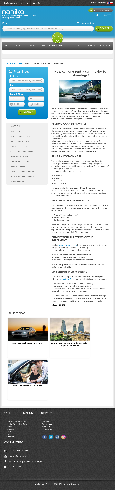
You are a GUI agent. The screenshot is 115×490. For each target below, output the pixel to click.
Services (31, 45)
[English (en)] (108, 3)
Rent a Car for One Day (20, 141)
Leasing (10, 429)
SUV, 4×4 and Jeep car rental (22, 176)
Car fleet (46, 421)
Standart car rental (19, 161)
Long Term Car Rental (20, 136)
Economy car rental (19, 156)
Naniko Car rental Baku (17, 421)
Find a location (87, 23)
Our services (47, 424)
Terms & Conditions (53, 45)
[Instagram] (63, 438)
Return (13, 85)
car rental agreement (68, 245)
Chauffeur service (18, 146)
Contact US (47, 429)
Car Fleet (18, 45)
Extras (9, 426)
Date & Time (16, 94)
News (20, 63)
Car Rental (15, 126)
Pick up (14, 76)
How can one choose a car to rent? (27, 343)
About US (46, 426)
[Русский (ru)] (111, 3)
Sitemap (10, 437)
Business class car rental (22, 171)
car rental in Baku (67, 279)
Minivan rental (17, 181)
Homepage (10, 63)
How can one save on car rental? (27, 385)
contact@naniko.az (101, 10)
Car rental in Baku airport (22, 151)
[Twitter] (51, 438)
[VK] (57, 438)
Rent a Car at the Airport (17, 424)
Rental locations (10, 3)
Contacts (36, 3)
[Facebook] (44, 438)
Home (7, 45)
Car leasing (15, 131)
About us (24, 3)
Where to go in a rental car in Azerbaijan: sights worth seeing (70, 344)
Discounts (76, 45)
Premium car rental (19, 166)
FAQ (8, 434)
